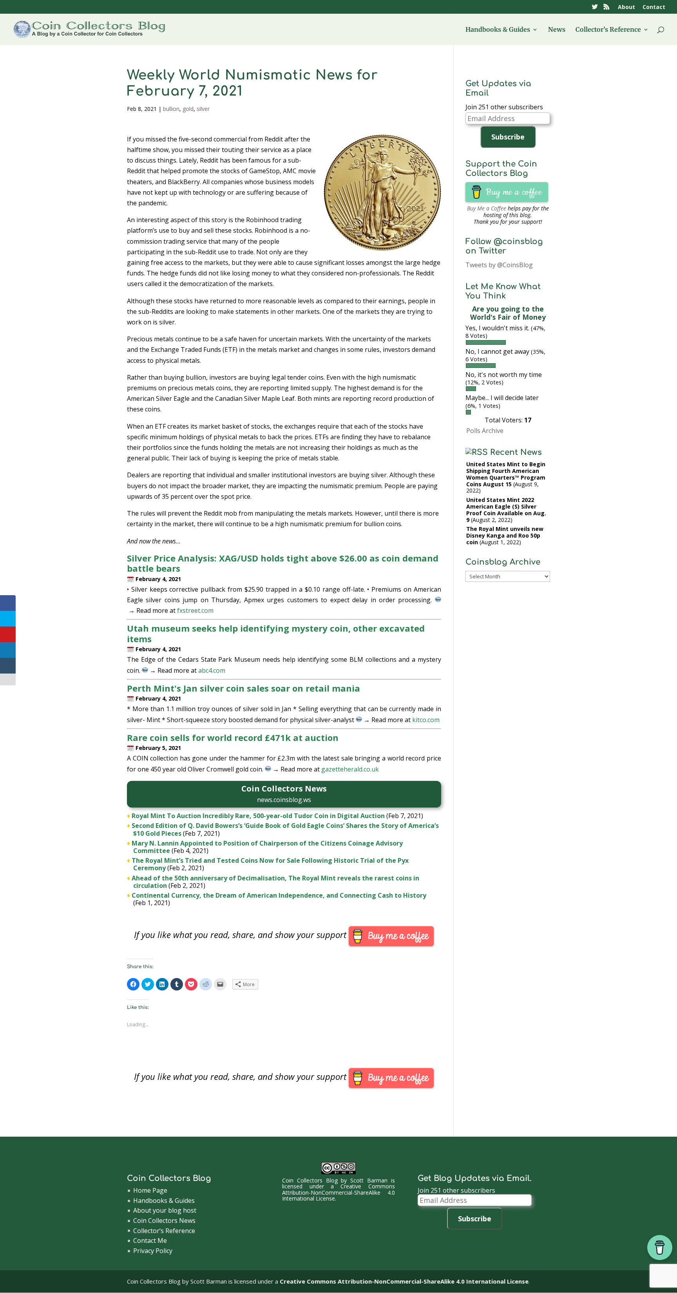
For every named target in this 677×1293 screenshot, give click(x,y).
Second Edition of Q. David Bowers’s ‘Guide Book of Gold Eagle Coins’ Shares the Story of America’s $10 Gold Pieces (285, 829)
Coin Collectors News (164, 1220)
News (556, 30)
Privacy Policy (152, 1250)
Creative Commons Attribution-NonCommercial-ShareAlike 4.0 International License (338, 1192)
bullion (171, 108)
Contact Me (150, 1240)
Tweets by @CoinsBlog (499, 265)
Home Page (150, 1190)
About (626, 7)
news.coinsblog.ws (284, 799)
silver (203, 108)
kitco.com (426, 719)
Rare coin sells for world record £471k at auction (232, 737)
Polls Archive (484, 430)
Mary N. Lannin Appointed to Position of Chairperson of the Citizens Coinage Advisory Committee (267, 847)
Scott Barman (368, 1180)
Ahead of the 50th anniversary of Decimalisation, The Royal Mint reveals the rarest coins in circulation (275, 882)
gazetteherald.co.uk (350, 769)
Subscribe (508, 136)
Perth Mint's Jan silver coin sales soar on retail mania (243, 688)
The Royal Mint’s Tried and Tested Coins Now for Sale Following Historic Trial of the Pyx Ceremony (270, 864)
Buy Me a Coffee (486, 208)
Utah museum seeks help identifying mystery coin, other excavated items (276, 633)
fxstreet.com (195, 610)
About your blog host (164, 1210)
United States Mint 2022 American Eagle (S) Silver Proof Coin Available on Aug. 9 (506, 509)
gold (188, 108)
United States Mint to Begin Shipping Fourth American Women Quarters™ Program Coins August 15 (505, 473)
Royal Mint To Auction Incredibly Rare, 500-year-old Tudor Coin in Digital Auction (258, 815)
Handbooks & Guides (497, 30)
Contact (654, 7)
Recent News (516, 452)
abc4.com (211, 670)
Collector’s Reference (608, 30)
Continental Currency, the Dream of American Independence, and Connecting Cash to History (279, 895)
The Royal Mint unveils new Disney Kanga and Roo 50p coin (504, 535)
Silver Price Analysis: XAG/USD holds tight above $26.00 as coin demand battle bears (282, 563)
